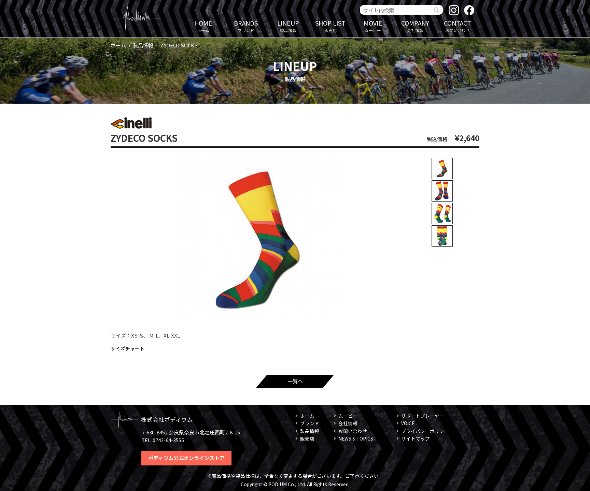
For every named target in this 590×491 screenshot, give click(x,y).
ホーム (203, 25)
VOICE (408, 423)
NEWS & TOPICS (355, 438)
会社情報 (415, 25)
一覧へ (295, 381)
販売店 (330, 25)
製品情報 (288, 25)
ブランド (246, 25)
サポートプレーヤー (422, 415)
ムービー (373, 25)
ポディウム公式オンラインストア (186, 457)
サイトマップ (415, 438)
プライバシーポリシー (425, 431)
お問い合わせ (457, 25)
